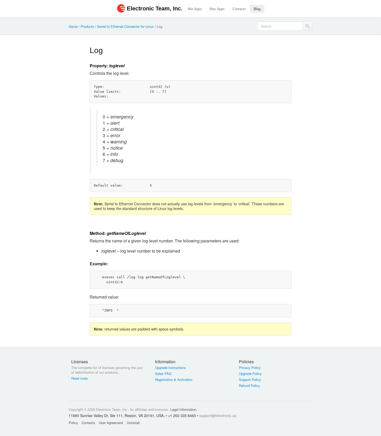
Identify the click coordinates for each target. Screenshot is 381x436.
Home (73, 26)
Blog (257, 9)
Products (87, 26)
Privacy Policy (250, 367)
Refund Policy (249, 385)
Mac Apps (217, 9)
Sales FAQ (163, 373)
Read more (79, 378)
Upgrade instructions (170, 367)
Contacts (239, 9)
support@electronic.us (217, 415)
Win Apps (195, 9)
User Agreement (111, 422)
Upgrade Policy (250, 373)
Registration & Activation (173, 379)
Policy (73, 422)
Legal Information (183, 409)
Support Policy (250, 379)
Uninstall (133, 422)
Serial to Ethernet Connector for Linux (125, 26)
